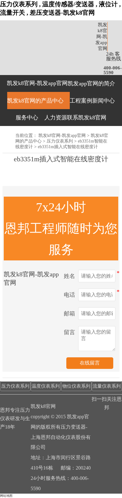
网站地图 (6, 495)
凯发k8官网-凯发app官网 (101, 36)
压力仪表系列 (60, 141)
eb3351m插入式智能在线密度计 (68, 146)
